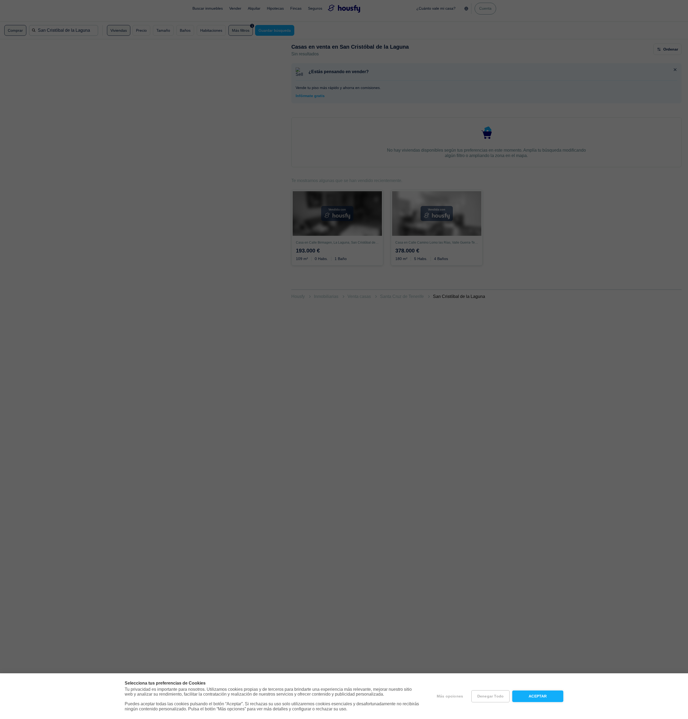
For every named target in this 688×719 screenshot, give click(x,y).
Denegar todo (490, 696)
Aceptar (538, 696)
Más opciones (450, 696)
